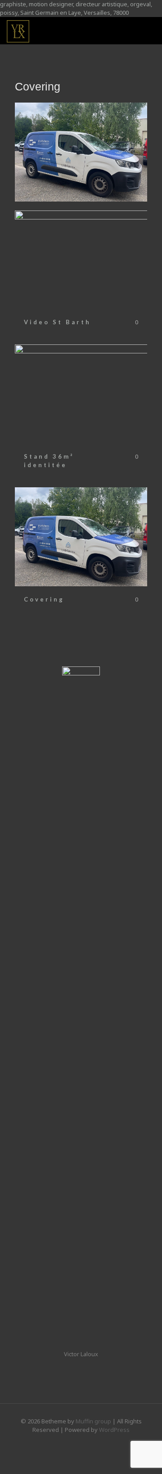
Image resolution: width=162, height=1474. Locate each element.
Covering (44, 599)
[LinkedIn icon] (71, 1442)
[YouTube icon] (90, 1442)
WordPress (114, 1430)
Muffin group (93, 1421)
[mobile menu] (150, 30)
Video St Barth (57, 322)
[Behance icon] (81, 1442)
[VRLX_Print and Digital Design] (18, 30)
